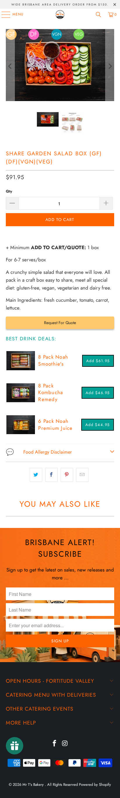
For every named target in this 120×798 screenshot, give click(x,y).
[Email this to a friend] (82, 474)
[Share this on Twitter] (36, 474)
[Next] (109, 66)
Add (98, 361)
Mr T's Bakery (33, 784)
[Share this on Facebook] (51, 474)
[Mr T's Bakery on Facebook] (54, 743)
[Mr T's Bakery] (60, 14)
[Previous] (10, 66)
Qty (9, 191)
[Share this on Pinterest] (67, 474)
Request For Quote (60, 323)
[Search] (98, 14)
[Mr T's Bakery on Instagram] (65, 743)
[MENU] (3, 14)
